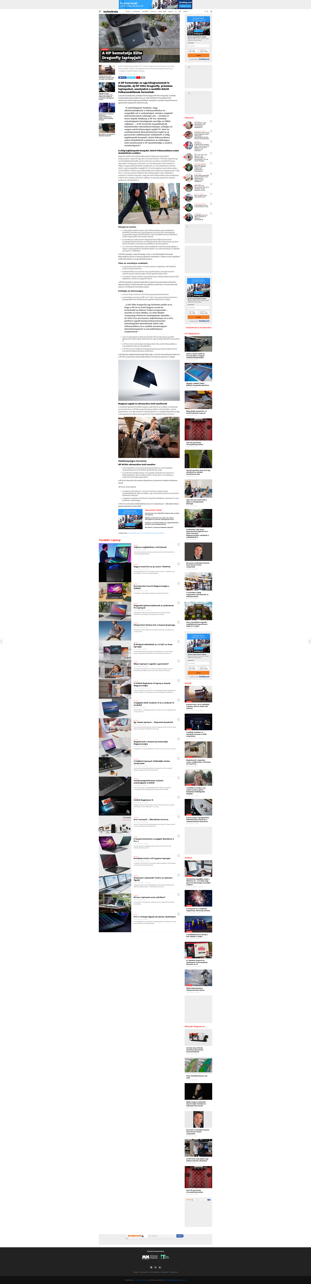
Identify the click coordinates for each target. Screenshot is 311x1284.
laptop (144, 533)
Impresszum (164, 1272)
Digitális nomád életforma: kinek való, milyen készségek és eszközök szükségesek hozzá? (106, 96)
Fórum (185, 11)
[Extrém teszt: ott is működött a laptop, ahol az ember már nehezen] (107, 74)
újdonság (161, 533)
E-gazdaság (136, 11)
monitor (149, 533)
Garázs (170, 11)
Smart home (162, 11)
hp (137, 533)
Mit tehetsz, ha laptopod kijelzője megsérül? (107, 134)
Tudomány (145, 11)
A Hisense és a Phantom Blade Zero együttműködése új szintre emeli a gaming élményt (106, 117)
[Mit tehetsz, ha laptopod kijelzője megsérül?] (107, 132)
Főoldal (136, 1272)
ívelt (140, 533)
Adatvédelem (173, 1272)
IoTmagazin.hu (182, 1280)
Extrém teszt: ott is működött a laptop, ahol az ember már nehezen (106, 77)
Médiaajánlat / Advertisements (149, 1272)
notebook (155, 533)
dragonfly (134, 533)
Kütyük (128, 11)
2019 (129, 533)
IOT (176, 11)
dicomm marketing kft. (141, 1280)
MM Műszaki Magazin (171, 1280)
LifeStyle (153, 11)
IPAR (180, 11)
